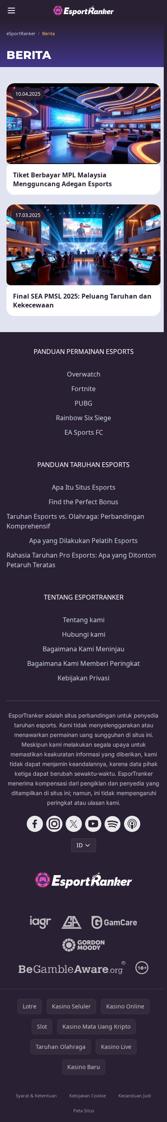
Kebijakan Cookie (87, 1096)
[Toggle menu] (11, 10)
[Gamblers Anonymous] (71, 922)
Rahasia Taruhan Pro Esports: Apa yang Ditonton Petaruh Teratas (81, 560)
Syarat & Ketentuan (36, 1096)
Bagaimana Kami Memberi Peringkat (83, 663)
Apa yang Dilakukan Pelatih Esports (83, 540)
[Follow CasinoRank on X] (74, 824)
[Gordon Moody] (83, 945)
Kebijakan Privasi (83, 678)
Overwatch (84, 374)
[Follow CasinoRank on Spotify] (113, 824)
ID (80, 845)
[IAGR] (40, 922)
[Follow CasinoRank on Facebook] (35, 824)
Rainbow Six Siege (83, 417)
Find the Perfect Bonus (83, 501)
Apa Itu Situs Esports (84, 487)
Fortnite (83, 388)
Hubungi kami (83, 634)
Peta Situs (83, 1110)
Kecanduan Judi (134, 1096)
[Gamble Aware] (72, 967)
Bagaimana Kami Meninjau (83, 648)
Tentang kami (84, 619)
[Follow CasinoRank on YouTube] (93, 824)
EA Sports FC (83, 432)
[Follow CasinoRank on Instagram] (54, 824)
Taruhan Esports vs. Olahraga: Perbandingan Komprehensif (75, 521)
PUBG (83, 403)
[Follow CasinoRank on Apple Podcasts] (132, 824)
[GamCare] (114, 922)
